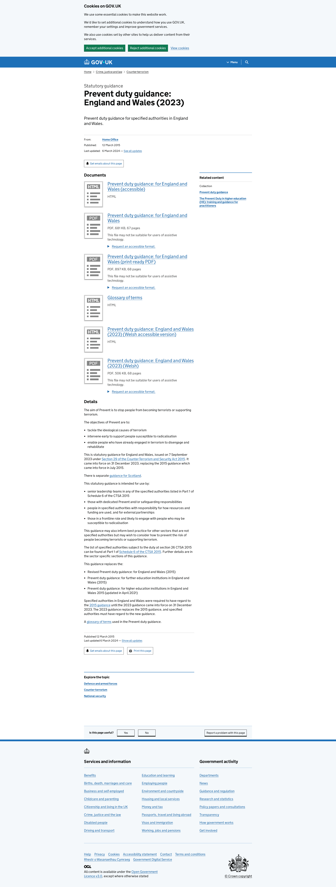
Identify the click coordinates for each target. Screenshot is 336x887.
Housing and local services (161, 799)
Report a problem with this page (225, 732)
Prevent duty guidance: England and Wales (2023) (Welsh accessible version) (150, 331)
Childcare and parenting (101, 799)
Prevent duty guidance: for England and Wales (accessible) (147, 186)
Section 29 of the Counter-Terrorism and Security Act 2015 (143, 459)
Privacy (99, 854)
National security (95, 696)
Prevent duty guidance (214, 192)
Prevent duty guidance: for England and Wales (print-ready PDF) (147, 259)
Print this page (142, 650)
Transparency (209, 815)
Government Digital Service (152, 859)
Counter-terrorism (138, 71)
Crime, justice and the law (102, 815)
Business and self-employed (104, 791)
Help (87, 854)
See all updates (133, 151)
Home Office (110, 139)
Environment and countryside (163, 791)
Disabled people (95, 823)
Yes (129, 732)
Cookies (114, 854)
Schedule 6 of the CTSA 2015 (140, 552)
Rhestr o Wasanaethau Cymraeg (107, 859)
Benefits (90, 775)
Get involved (208, 830)
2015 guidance (99, 605)
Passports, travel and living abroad (166, 815)
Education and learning (158, 775)
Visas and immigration (157, 823)
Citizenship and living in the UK (106, 807)
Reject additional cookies (148, 48)
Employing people (154, 783)
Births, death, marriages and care (108, 783)
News (204, 783)
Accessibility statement (140, 854)
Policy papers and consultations (222, 807)
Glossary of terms (124, 297)
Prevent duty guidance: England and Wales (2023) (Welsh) (150, 363)
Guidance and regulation (217, 791)
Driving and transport (99, 830)
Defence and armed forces (100, 683)
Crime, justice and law (109, 71)
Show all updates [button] (132, 640)
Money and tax (152, 807)
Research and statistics (216, 799)
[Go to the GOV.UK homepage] (98, 62)
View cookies (180, 48)
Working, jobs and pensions (161, 830)
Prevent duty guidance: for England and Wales (147, 217)
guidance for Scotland (125, 476)
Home (87, 71)
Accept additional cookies (104, 48)
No (150, 732)
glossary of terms (99, 622)
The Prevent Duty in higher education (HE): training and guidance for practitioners (223, 202)
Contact (166, 854)
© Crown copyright (238, 876)
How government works (216, 823)
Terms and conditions (190, 854)
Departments (209, 775)
